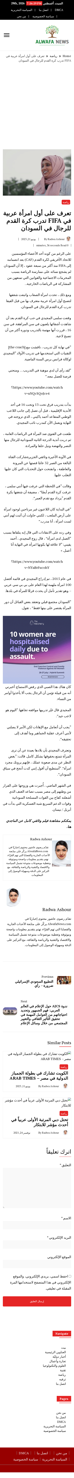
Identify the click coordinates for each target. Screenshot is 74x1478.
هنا (69, 826)
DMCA (59, 10)
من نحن (21, 16)
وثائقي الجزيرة (37, 457)
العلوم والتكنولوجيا (54, 1366)
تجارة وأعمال (57, 1361)
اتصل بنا (43, 10)
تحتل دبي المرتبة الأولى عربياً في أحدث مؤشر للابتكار (39, 1122)
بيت (63, 1347)
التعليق (65, 1165)
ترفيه (62, 1379)
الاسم (66, 1218)
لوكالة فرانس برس (58, 359)
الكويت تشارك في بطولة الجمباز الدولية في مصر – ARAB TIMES (39, 1075)
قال (56, 710)
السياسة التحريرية (21, 10)
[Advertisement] (37, 106)
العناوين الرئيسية (55, 1352)
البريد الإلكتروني (59, 1237)
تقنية (63, 1370)
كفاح (57, 797)
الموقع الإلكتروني (59, 1257)
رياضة (66, 202)
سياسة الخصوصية (43, 16)
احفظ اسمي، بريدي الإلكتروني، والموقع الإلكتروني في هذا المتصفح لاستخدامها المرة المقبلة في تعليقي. (40, 1282)
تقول (25, 608)
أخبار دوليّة (59, 1356)
